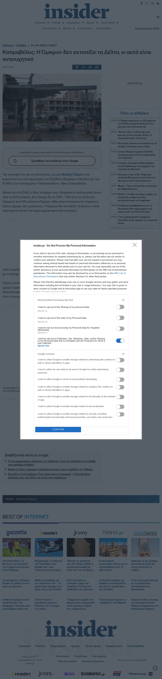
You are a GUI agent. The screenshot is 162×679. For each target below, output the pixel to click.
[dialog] (81, 339)
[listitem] (81, 300)
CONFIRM (58, 429)
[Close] (136, 246)
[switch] (120, 307)
